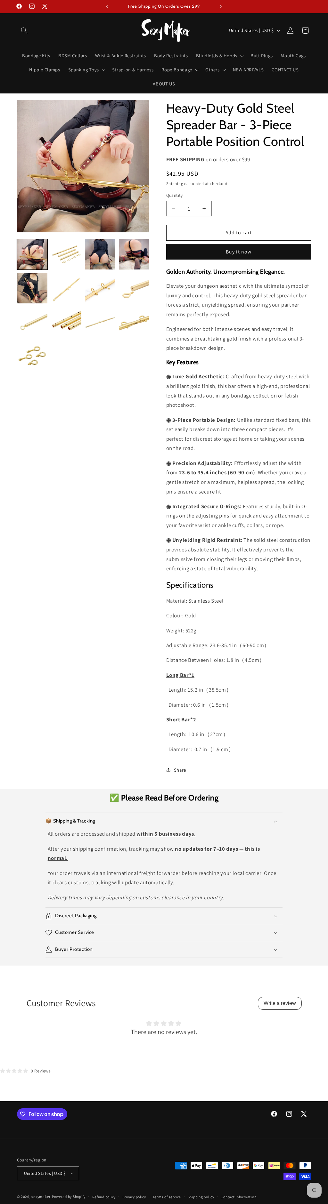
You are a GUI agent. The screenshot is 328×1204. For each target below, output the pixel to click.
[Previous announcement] (107, 6)
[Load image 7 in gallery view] (100, 288)
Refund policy (104, 1196)
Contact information (238, 1196)
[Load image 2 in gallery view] (66, 254)
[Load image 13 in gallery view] (32, 356)
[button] (24, 30)
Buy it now (238, 251)
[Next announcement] (221, 6)
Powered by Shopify (69, 1196)
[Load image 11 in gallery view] (100, 322)
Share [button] (180, 770)
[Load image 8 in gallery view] (134, 288)
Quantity (174, 195)
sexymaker (41, 1196)
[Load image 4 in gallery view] (134, 254)
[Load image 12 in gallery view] (134, 322)
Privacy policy (134, 1196)
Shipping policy (201, 1196)
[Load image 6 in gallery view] (66, 288)
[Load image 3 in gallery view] (100, 254)
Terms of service (166, 1196)
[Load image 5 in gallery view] (32, 288)
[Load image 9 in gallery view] (32, 322)
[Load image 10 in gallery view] (66, 322)
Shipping (174, 183)
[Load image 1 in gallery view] (32, 254)
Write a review (280, 1003)
